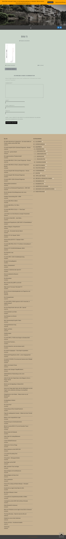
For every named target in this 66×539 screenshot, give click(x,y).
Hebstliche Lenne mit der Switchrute (12, 518)
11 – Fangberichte (38, 183)
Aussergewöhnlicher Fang (10, 324)
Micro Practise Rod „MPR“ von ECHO (12, 282)
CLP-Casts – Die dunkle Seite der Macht (13, 231)
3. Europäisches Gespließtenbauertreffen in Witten (15, 496)
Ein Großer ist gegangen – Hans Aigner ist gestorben (16, 350)
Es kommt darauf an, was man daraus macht (14, 346)
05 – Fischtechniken (39, 167)
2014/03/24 (27, 40)
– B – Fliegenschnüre (39, 162)
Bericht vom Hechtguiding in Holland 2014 (13, 384)
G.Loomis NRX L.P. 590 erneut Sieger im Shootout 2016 (17, 337)
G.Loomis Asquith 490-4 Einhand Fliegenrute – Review (16, 170)
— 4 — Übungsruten (39, 159)
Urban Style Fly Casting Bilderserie (12, 436)
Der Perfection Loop (8, 252)
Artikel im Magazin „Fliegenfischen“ (12, 226)
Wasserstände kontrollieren (10, 183)
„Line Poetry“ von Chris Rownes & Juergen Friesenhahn (17, 213)
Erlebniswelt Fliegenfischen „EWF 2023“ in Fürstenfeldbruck (18, 222)
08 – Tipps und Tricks (39, 175)
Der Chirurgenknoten (9, 297)
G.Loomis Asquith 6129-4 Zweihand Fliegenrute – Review (17, 147)
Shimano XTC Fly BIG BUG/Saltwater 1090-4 (14, 248)
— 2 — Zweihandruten (40, 153)
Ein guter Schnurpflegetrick (10, 261)
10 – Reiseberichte (38, 181)
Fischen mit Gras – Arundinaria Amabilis (13, 522)
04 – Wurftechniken (39, 165)
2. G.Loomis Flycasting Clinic (10, 453)
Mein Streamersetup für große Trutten (12, 320)
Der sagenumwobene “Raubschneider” (13, 156)
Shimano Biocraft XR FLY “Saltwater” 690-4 (14, 239)
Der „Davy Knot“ (7, 404)
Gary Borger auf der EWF (10, 462)
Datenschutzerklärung (60, 2)
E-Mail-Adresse (9, 105)
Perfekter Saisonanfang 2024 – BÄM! (12, 196)
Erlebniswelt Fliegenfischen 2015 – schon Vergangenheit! (17, 354)
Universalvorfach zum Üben (10, 311)
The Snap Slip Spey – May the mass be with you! (15, 513)
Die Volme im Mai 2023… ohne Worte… (13, 218)
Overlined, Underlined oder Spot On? (12, 269)
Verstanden (50, 2)
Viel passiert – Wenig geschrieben (12, 457)
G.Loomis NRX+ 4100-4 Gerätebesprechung (14, 256)
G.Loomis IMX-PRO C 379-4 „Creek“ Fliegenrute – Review (17, 160)
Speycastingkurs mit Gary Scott (11, 475)
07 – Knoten (36, 173)
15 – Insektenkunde (39, 191)
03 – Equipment (37, 146)
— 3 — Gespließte (39, 156)
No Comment (41, 65)
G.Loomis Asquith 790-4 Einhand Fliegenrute (14, 175)
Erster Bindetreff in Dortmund (10, 505)
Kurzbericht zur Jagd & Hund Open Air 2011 (14, 488)
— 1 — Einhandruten (39, 151)
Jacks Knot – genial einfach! (10, 151)
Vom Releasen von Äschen (10, 316)
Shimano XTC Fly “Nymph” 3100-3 (12, 235)
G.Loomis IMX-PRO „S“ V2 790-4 (11, 205)
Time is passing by (8, 479)
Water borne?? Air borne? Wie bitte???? (13, 287)
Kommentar (8, 83)
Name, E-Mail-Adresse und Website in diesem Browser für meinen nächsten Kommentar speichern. (22, 118)
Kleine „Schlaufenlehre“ (9, 265)
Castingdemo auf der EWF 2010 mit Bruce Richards (16, 501)
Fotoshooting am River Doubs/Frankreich (13, 408)
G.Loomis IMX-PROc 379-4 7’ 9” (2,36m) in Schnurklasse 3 (17, 243)
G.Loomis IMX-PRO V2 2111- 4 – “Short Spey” (14, 209)
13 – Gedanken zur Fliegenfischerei (43, 189)
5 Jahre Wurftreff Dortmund (10, 440)
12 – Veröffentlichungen (40, 186)
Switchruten (6, 526)
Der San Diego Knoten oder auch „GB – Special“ (15, 307)
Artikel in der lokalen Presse (10, 365)
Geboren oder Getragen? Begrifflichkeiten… (14, 369)
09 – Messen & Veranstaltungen (42, 178)
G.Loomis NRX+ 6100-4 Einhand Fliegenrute (14, 179)
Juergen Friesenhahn (11, 65)
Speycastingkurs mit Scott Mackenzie (12, 470)
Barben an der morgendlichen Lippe (12, 417)
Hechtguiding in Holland (9, 400)
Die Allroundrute (7, 278)
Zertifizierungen (7, 333)
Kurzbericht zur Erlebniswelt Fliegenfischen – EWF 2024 (17, 188)
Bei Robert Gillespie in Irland (10, 492)
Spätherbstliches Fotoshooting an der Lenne (14, 373)
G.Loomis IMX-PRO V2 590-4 (11, 200)
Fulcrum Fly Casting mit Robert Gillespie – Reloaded (16, 483)
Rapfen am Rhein (8, 329)
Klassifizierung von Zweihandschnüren (13, 421)
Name (7, 100)
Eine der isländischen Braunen (11, 274)
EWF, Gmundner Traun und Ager (11, 466)
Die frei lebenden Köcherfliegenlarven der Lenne (15, 192)
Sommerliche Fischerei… (10, 342)
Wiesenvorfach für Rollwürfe (10, 432)
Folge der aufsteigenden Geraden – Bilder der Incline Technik (18, 413)
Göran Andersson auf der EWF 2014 (12, 449)
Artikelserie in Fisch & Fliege (10, 445)
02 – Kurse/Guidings (39, 144)
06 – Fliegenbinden (38, 170)
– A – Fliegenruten (38, 149)
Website (7, 110)
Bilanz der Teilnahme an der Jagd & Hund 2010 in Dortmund (18, 509)
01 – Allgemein (37, 141)
